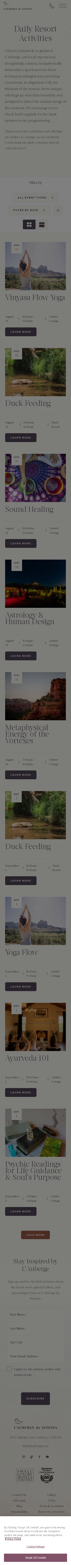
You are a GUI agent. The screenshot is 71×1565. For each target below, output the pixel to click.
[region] (35, 1540)
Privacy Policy (13, 1538)
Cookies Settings (35, 1546)
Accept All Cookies (35, 1557)
